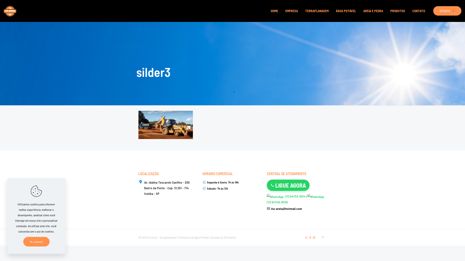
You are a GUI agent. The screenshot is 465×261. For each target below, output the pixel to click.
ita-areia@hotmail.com (286, 209)
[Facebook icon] (310, 237)
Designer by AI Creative (223, 237)
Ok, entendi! (36, 241)
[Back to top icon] (323, 237)
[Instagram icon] (314, 237)
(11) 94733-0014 (295, 196)
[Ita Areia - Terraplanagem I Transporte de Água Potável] (10, 11)
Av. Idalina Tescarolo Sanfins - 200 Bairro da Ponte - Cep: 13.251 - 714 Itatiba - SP (167, 188)
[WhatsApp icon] (306, 237)
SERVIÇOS (445, 11)
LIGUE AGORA (290, 185)
